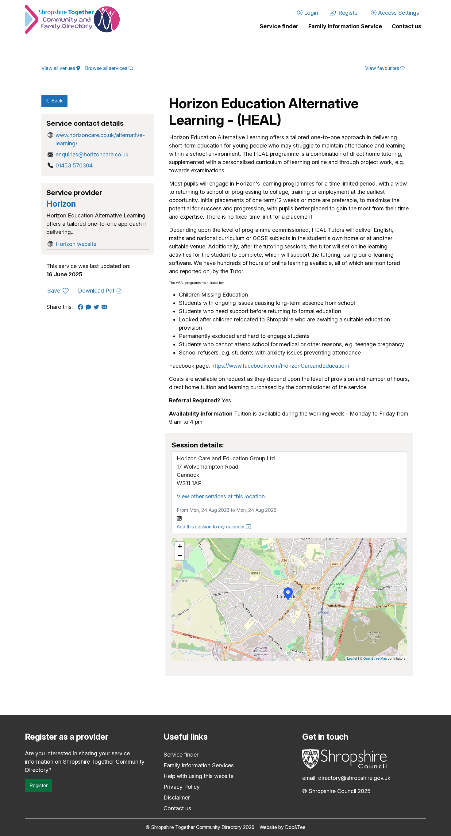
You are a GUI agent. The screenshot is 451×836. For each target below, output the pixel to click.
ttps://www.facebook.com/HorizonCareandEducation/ (281, 365)
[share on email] (106, 307)
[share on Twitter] (98, 307)
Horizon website (76, 244)
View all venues (58, 68)
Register (38, 785)
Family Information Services (199, 765)
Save (60, 290)
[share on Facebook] (82, 307)
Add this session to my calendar (211, 527)
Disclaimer (177, 797)
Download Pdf (97, 290)
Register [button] (348, 13)
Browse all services (107, 68)
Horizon (61, 204)
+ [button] (180, 546)
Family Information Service (345, 26)
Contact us (406, 26)
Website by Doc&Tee (283, 827)
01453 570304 (74, 165)
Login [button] (310, 13)
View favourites (382, 68)
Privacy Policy (182, 787)
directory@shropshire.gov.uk (354, 778)
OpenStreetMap (375, 658)
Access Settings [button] (397, 13)
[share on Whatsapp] (90, 307)
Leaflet (352, 658)
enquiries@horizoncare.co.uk (92, 154)
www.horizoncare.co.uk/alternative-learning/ (100, 139)
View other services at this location (221, 496)
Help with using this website (198, 776)
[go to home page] (72, 19)
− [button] (180, 555)
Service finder (279, 26)
